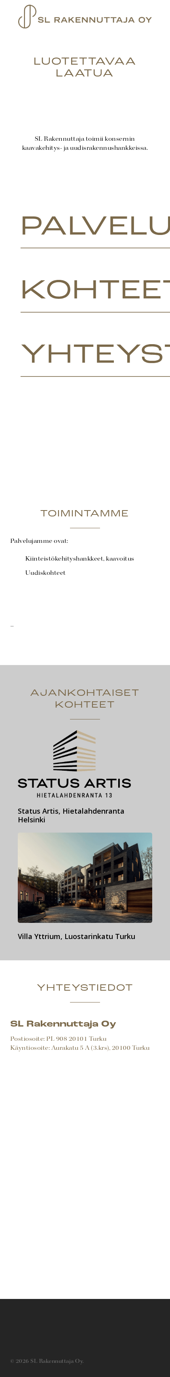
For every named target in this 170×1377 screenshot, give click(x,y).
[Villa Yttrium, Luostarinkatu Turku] (85, 887)
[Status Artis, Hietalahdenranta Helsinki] (85, 777)
